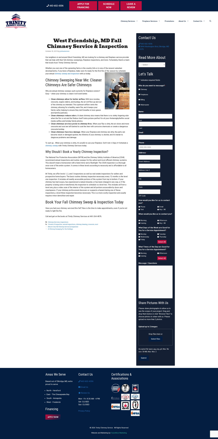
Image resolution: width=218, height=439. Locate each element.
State (140, 187)
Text (142, 209)
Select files (155, 339)
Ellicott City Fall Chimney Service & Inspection (63, 227)
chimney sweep (51, 146)
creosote (91, 224)
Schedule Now (108, 6)
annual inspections (69, 224)
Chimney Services (128, 21)
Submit (143, 358)
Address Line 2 (144, 170)
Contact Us (197, 21)
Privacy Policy (84, 411)
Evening (143, 223)
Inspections (64, 222)
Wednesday (144, 237)
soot (96, 224)
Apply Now (53, 417)
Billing (142, 100)
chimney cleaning (81, 224)
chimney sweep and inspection (67, 74)
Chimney (143, 89)
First (140, 120)
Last (140, 128)
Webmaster (144, 105)
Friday (142, 240)
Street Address (144, 161)
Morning (143, 220)
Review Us (85, 393)
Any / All (162, 209)
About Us (182, 21)
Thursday (162, 237)
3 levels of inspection (55, 224)
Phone (142, 207)
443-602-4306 (56, 5)
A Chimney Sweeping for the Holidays (60, 229)
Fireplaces (144, 95)
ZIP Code (142, 196)
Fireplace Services (149, 21)
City (140, 179)
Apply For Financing (83, 6)
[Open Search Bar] (210, 21)
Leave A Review (131, 6)
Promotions (169, 21)
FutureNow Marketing (119, 433)
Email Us (84, 387)
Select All (162, 242)
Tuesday (162, 234)
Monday (143, 234)
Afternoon (163, 220)
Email (161, 207)
